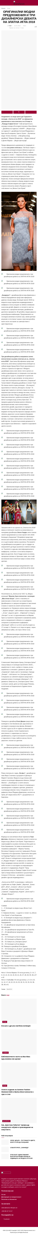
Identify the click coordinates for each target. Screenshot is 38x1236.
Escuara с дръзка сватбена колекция (16, 1026)
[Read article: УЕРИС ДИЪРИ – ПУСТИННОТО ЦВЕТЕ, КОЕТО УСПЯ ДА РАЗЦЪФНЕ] (5, 1142)
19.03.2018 (17, 25)
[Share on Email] (31, 112)
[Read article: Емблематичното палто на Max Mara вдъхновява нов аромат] (19, 1042)
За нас (3, 1194)
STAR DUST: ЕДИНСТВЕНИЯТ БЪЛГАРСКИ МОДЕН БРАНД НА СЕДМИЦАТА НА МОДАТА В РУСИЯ (21, 1156)
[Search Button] (36, 3)
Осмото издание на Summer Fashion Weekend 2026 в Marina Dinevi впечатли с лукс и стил (17, 1092)
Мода (8, 8)
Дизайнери (6, 1121)
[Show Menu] (2, 3)
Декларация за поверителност (11, 1197)
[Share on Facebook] (7, 112)
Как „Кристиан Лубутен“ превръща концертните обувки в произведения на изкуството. (17, 1127)
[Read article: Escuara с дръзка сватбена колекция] (19, 1011)
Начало (3, 8)
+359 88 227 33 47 (6, 1211)
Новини (5, 1052)
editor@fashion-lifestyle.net (9, 1207)
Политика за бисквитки (9, 1199)
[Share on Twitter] (19, 112)
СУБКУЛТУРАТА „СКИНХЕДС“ (19, 1147)
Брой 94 (9, 989)
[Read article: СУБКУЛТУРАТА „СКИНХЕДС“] (5, 1149)
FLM (10, 25)
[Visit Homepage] (19, 3)
